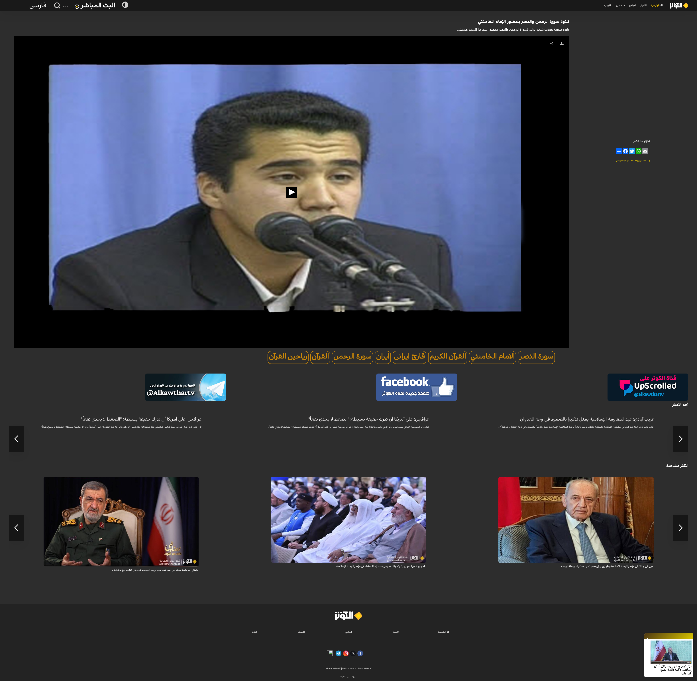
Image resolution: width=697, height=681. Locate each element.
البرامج (632, 5)
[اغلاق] (647, 639)
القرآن (320, 356)
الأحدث (396, 632)
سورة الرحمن (352, 356)
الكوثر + (607, 5)
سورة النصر (536, 356)
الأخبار (644, 5)
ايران (383, 356)
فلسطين (620, 5)
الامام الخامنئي (492, 356)
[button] (291, 192)
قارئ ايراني (409, 356)
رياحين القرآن (288, 356)
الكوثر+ (253, 632)
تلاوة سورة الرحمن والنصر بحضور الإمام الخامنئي (523, 21)
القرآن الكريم (447, 356)
